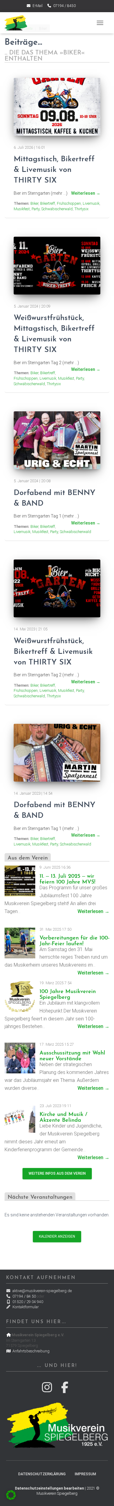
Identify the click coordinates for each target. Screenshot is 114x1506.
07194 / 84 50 (24, 1296)
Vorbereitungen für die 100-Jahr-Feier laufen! (74, 941)
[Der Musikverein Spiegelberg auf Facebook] (65, 1390)
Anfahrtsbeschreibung (31, 1351)
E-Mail (37, 6)
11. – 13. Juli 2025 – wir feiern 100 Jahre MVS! (67, 879)
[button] (11, 1495)
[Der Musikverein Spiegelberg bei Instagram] (48, 1390)
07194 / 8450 (64, 6)
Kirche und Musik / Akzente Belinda (63, 1117)
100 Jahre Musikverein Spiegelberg (68, 994)
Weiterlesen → (93, 911)
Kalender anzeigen (57, 1236)
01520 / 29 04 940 (27, 1301)
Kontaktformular (25, 1307)
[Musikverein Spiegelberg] (18, 22)
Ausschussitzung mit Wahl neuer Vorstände (72, 1056)
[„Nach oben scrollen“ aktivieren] (102, 1493)
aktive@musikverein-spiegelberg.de (42, 1290)
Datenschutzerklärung (42, 1474)
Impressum (85, 1474)
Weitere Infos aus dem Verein (57, 1173)
